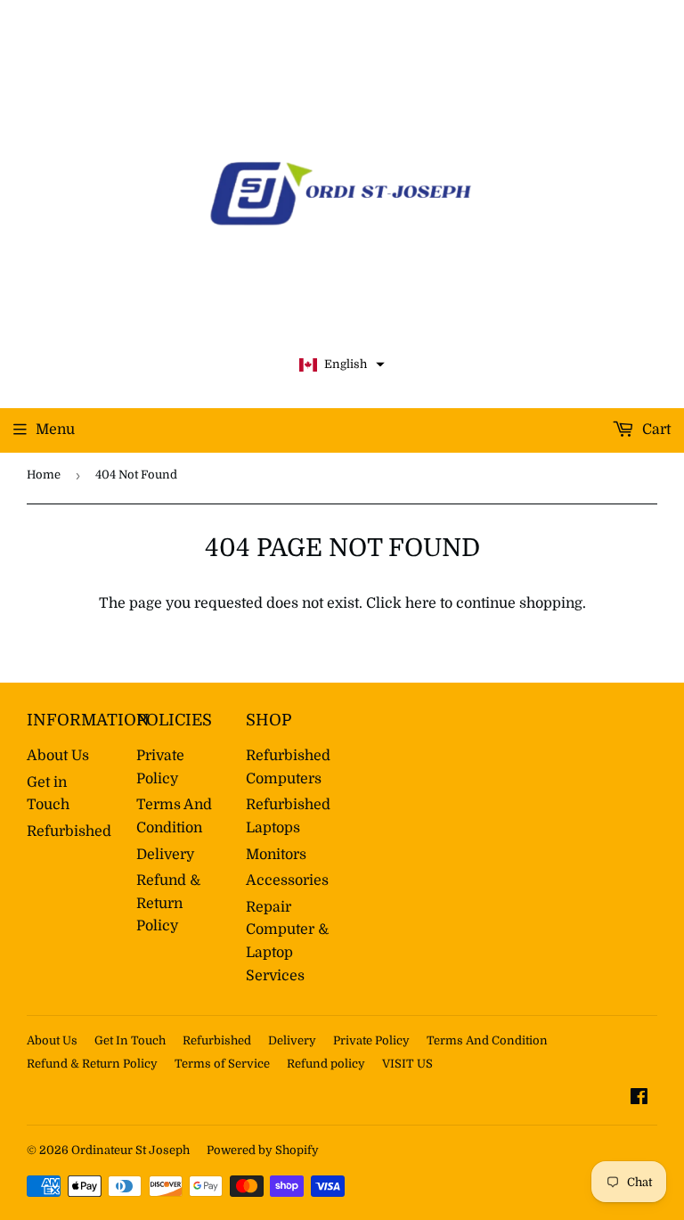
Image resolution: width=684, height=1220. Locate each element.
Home (44, 474)
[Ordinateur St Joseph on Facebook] (639, 1099)
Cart (655, 430)
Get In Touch (130, 1040)
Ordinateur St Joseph (130, 1150)
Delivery (165, 855)
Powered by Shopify (263, 1150)
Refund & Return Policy (168, 903)
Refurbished (69, 831)
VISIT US (407, 1063)
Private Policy (371, 1040)
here (420, 603)
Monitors (276, 855)
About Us (58, 756)
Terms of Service (222, 1063)
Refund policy (326, 1063)
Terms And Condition (487, 1040)
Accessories (287, 880)
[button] (342, 364)
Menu (55, 430)
